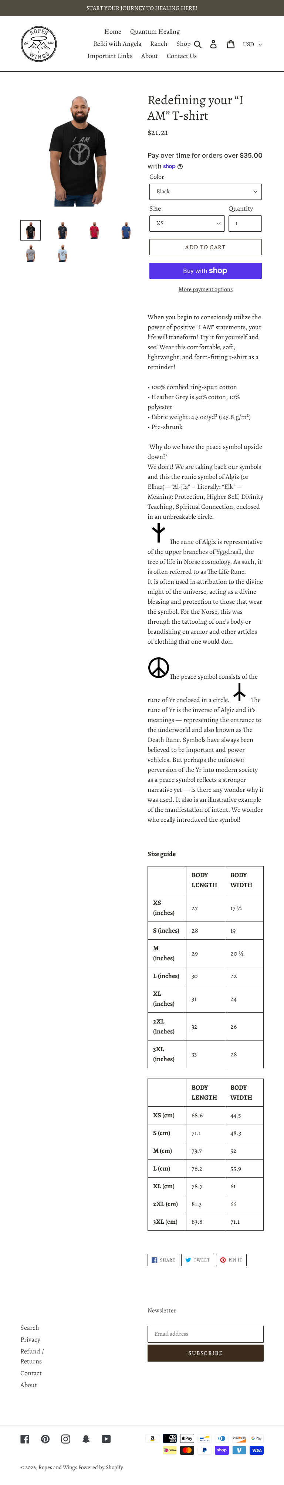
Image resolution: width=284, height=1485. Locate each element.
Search (29, 1327)
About (28, 1384)
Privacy (30, 1339)
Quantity (241, 208)
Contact (31, 1373)
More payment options (206, 289)
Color (156, 176)
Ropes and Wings (58, 1467)
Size (155, 208)
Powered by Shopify (100, 1467)
